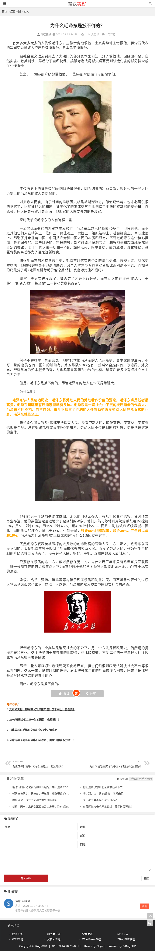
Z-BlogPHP (129, 946)
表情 (146, 878)
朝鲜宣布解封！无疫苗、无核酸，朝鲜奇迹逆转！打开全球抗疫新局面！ (54, 793)
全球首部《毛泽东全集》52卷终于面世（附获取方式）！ (42, 740)
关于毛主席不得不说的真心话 (100, 800)
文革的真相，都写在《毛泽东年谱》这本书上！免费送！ (42, 709)
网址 (82, 844)
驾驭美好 (45, 34)
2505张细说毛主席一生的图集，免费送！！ (34, 719)
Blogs (99, 946)
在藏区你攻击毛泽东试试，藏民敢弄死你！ (108, 806)
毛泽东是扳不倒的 (141, 778)
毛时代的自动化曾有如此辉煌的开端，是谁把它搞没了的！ (46, 787)
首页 (4, 11)
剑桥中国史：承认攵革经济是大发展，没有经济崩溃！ (44, 806)
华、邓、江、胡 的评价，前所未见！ (104, 793)
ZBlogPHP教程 (126, 939)
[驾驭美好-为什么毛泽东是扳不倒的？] (77, 5)
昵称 (82, 826)
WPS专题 (17, 939)
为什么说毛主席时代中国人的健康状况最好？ (115, 764)
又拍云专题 (53, 939)
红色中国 (15, 11)
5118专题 (122, 933)
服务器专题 (53, 933)
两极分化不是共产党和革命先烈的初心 (34, 800)
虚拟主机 (17, 933)
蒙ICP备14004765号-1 (65, 946)
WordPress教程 (91, 939)
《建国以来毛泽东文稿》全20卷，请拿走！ (34, 729)
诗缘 (18, 901)
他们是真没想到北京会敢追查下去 (103, 787)
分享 (90, 693)
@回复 (25, 901)
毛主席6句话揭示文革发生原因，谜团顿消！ (38, 764)
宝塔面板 (87, 933)
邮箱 (82, 835)
